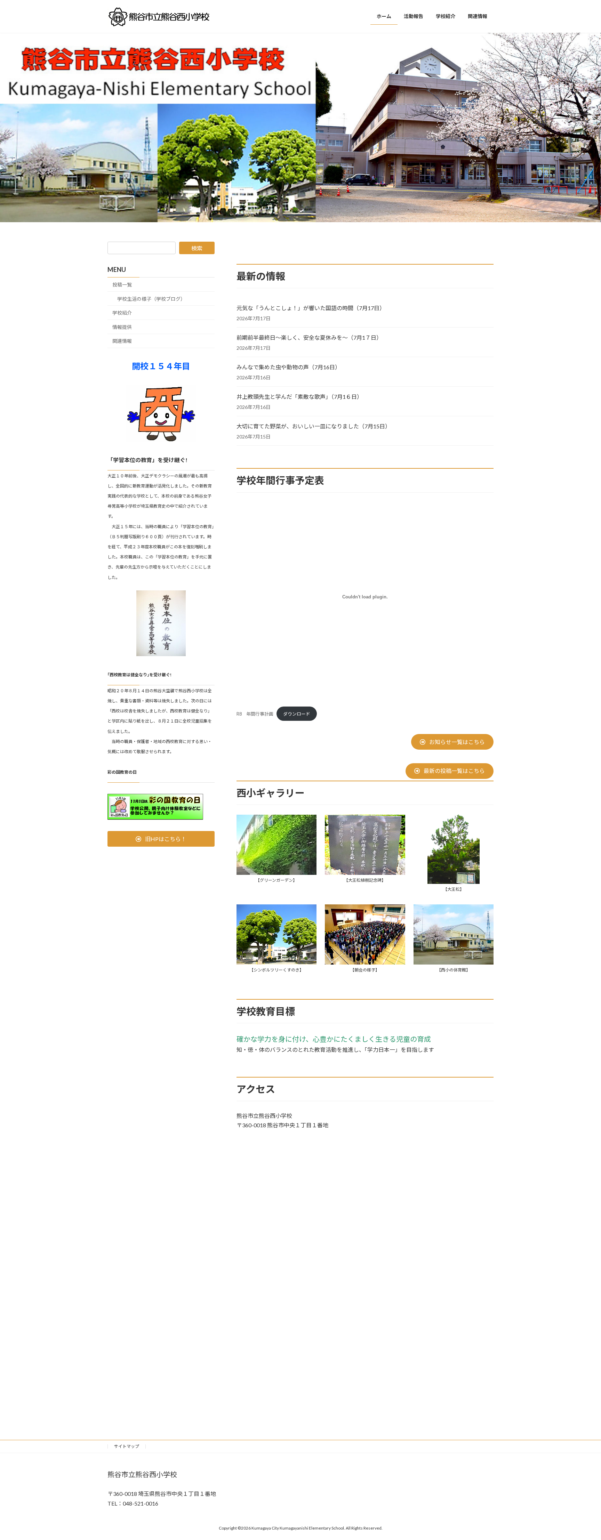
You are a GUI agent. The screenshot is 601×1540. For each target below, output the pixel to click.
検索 (196, 248)
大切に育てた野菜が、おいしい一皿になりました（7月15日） (314, 426)
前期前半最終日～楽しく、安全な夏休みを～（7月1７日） (309, 337)
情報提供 (122, 327)
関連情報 (122, 341)
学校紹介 (122, 313)
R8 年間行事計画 (255, 714)
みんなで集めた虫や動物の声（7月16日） (288, 367)
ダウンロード (296, 714)
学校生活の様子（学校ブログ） (151, 299)
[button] (452, 742)
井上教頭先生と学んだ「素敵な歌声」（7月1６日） (299, 396)
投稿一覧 (122, 285)
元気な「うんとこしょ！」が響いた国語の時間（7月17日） (311, 308)
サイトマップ (126, 1446)
